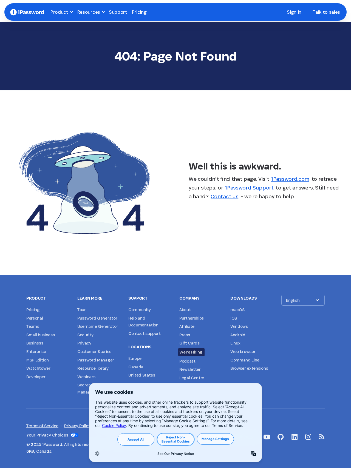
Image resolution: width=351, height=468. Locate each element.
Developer (36, 377)
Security (85, 335)
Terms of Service (42, 426)
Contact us (224, 196)
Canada (135, 367)
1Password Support (249, 187)
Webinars (86, 377)
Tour (81, 309)
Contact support (144, 333)
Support (118, 12)
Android (237, 335)
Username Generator (97, 326)
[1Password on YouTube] (267, 437)
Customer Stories (94, 351)
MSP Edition (37, 360)
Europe (134, 358)
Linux (235, 343)
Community (139, 309)
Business (34, 343)
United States (141, 375)
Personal (34, 318)
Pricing (139, 12)
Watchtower (38, 368)
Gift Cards (189, 343)
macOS (237, 309)
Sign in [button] (294, 12)
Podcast (187, 361)
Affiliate (186, 326)
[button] (303, 300)
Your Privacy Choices (47, 435)
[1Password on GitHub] (281, 437)
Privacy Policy (77, 426)
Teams (32, 326)
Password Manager (95, 360)
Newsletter (190, 369)
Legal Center (191, 378)
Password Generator (97, 318)
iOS (233, 318)
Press (184, 335)
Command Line (244, 360)
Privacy (84, 343)
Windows (239, 326)
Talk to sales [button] (326, 12)
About (185, 309)
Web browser (242, 351)
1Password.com (290, 178)
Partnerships (191, 318)
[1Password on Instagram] (308, 437)
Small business (40, 335)
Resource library (93, 368)
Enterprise (36, 351)
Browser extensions (249, 368)
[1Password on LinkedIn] (294, 437)
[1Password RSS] (322, 436)
